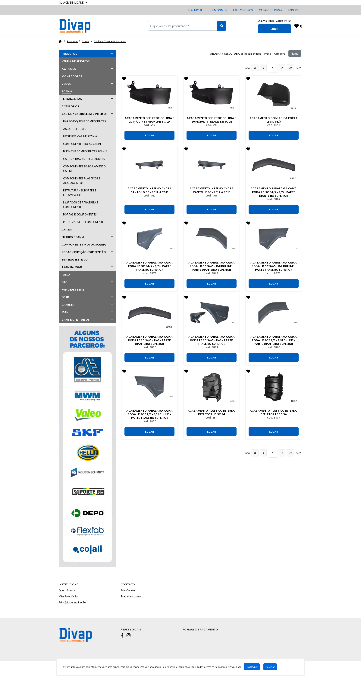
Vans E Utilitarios (75, 319)
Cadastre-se (283, 20)
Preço (267, 54)
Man (65, 312)
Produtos (69, 53)
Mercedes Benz (73, 289)
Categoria (279, 54)
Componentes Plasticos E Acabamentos (81, 180)
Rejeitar (270, 667)
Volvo (66, 83)
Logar (149, 135)
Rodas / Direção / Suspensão (84, 252)
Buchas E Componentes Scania (85, 151)
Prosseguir (251, 667)
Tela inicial (194, 10)
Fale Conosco (129, 590)
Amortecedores (74, 129)
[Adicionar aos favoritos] (124, 78)
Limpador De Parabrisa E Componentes (80, 204)
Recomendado (252, 54)
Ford (65, 297)
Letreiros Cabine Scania (80, 136)
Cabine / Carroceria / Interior (85, 113)
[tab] (87, 53)
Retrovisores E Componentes (84, 222)
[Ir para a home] (76, 634)
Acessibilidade (73, 2)
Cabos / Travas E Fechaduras (84, 159)
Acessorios (70, 106)
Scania (67, 91)
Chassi (67, 229)
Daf (64, 282)
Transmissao (72, 267)
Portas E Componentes (80, 214)
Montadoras (72, 76)
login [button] (274, 29)
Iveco (66, 274)
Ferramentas (72, 98)
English (293, 10)
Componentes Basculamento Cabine (84, 168)
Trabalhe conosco (132, 596)
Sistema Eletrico (75, 259)
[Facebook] (122, 635)
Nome (294, 53)
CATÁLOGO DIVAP (270, 10)
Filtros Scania (73, 237)
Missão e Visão (68, 596)
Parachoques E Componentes (84, 121)
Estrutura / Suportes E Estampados (79, 192)
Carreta (68, 304)
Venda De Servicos (76, 61)
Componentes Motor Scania (84, 244)
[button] (183, 26)
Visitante (269, 20)
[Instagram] (128, 635)
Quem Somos (218, 10)
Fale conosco (243, 10)
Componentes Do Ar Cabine (82, 144)
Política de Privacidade (229, 667)
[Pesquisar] (221, 26)
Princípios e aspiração (72, 602)
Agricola (69, 68)
